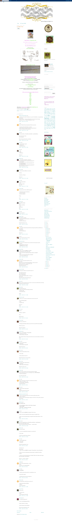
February (47, 265)
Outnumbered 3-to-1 (47, 216)
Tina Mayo (20, 331)
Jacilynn (20, 201)
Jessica (20, 142)
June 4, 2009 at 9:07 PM (23, 466)
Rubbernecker (52, 123)
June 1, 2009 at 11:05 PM (23, 284)
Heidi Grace (53, 113)
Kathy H (20, 287)
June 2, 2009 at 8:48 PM (23, 418)
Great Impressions (53, 112)
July (46, 234)
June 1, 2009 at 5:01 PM (23, 234)
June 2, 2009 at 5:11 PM (23, 399)
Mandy (20, 281)
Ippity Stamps (46, 200)
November (47, 229)
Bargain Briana (46, 210)
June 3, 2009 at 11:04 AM (23, 436)
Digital (50, 110)
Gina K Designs (46, 199)
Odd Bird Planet (49, 120)
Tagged (45, 127)
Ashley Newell (21, 241)
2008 (46, 268)
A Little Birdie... (48, 249)
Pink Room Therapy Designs (23, 115)
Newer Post (18, 512)
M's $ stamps (53, 118)
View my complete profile (48, 71)
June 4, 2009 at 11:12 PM (23, 486)
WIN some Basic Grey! (49, 238)
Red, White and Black (49, 253)
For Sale (51, 111)
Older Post (42, 512)
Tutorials (52, 127)
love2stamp (20, 497)
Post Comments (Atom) (24, 514)
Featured (45, 111)
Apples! (47, 245)
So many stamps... (48, 258)
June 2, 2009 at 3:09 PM (23, 391)
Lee (19, 236)
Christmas (45, 110)
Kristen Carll (20, 269)
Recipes (49, 122)
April (47, 262)
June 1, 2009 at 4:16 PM (23, 214)
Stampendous (53, 124)
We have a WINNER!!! (49, 257)
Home (18, 23)
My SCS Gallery (46, 132)
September (47, 232)
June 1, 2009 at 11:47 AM (23, 199)
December (47, 228)
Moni (20, 180)
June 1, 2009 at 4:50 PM (23, 224)
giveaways (48, 112)
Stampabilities (48, 124)
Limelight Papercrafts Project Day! (50, 254)
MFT (48, 119)
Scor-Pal (45, 124)
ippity (49, 115)
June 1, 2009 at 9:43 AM (23, 121)
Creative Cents (46, 212)
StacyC (20, 309)
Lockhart (50, 118)
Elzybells (54, 110)
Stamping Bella (49, 125)
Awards (47, 109)
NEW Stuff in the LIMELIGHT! (50, 247)
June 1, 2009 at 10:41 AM (23, 178)
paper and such (53, 120)
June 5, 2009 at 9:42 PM (23, 508)
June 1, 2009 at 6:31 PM (23, 246)
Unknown (20, 188)
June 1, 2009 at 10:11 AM (23, 130)
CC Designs (52, 109)
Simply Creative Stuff (47, 203)
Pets (51, 121)
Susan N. (20, 361)
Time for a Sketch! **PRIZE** (50, 252)
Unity (54, 127)
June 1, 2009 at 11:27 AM (23, 186)
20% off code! (48, 256)
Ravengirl (20, 320)
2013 (46, 222)
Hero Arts (45, 114)
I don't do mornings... (48, 237)
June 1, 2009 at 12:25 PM (23, 209)
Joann (20, 438)
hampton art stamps (46, 113)
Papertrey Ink (45, 121)
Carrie (20, 226)
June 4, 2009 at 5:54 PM (23, 445)
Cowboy (47, 243)
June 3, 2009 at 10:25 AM (23, 425)
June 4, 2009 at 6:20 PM (23, 459)
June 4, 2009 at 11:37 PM (23, 495)
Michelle (20, 158)
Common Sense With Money (48, 211)
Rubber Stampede (48, 123)
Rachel (20, 387)
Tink (19, 132)
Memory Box (46, 119)
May (47, 261)
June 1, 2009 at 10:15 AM (23, 140)
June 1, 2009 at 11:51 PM (23, 294)
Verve (45, 128)
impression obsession (52, 114)
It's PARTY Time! (20, 26)
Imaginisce (48, 114)
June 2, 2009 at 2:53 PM (23, 384)
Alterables (48, 108)
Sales (54, 123)
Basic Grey (49, 109)
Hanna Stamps (50, 113)
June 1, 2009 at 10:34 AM (23, 167)
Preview (45, 89)
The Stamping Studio (48, 127)
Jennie (20, 341)
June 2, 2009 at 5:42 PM (23, 408)
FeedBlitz (51, 89)
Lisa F (20, 468)
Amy (19, 211)
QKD (47, 122)
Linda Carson (21, 297)
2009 (46, 227)
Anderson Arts (51, 108)
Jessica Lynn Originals (52, 115)
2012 (46, 223)
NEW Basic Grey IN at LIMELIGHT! (49, 240)
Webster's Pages (51, 128)
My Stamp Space (51, 119)
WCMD (47, 128)
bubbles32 (20, 216)
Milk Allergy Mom (46, 214)
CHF (54, 109)
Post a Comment (19, 510)
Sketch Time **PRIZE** (49, 244)
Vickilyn (20, 370)
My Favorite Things (47, 201)
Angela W (20, 488)
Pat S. (20, 379)
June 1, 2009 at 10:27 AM (23, 147)
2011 (46, 224)
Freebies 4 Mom (46, 213)
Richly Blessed (48, 248)
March (47, 264)
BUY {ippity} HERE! (23, 23)
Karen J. (20, 350)
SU (48, 126)
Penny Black (49, 121)
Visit (45, 183)
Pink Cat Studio (46, 202)
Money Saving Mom (47, 215)
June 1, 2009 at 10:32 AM (23, 156)
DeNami (48, 110)
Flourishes (48, 111)
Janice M (20, 169)
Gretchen (20, 427)
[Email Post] (27, 109)
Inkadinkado (45, 115)
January (47, 266)
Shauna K (20, 249)
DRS (52, 110)
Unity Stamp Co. (46, 204)
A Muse (45, 108)
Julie (19, 149)
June (47, 236)
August (47, 233)
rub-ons (52, 122)
